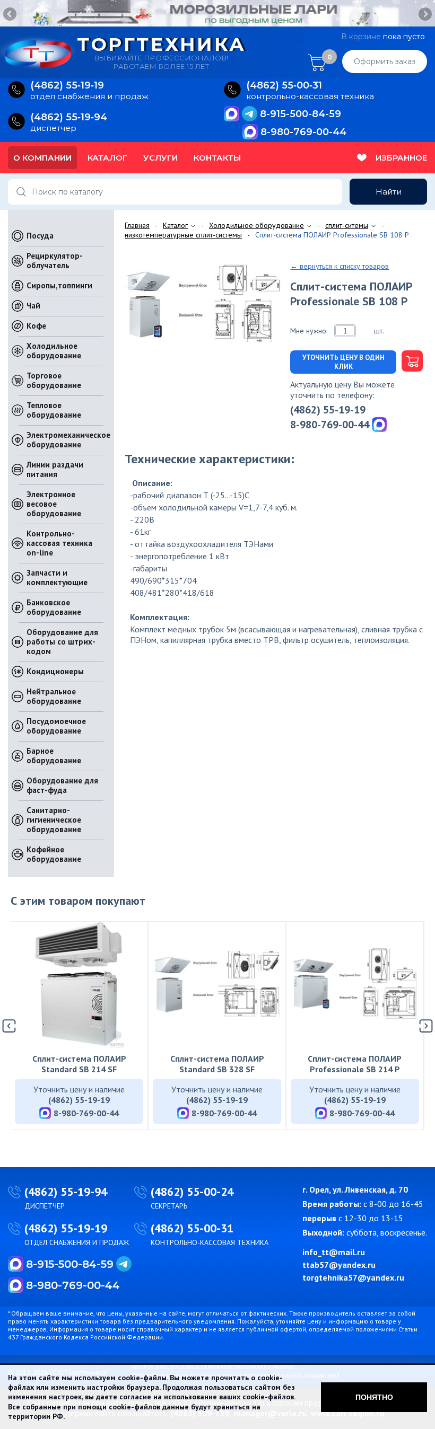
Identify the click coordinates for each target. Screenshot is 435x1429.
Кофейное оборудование (54, 854)
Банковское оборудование (54, 607)
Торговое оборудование (54, 380)
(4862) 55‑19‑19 (67, 85)
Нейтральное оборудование (54, 696)
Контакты (217, 158)
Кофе (36, 326)
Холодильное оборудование (54, 350)
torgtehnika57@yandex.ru (353, 1277)
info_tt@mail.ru (333, 1252)
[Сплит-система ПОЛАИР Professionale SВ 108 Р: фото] (203, 304)
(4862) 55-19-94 (65, 1191)
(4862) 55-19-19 (328, 410)
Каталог (107, 158)
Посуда (40, 236)
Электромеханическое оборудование (68, 439)
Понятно (374, 1397)
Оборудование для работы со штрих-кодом (62, 641)
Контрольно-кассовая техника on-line (59, 543)
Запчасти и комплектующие (57, 577)
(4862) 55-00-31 (192, 1228)
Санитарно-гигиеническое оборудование (54, 819)
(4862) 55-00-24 (192, 1191)
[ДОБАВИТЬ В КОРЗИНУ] (409, 362)
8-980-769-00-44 (303, 132)
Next (424, 15)
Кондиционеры (55, 671)
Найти (389, 192)
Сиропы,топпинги (59, 285)
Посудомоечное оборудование (56, 726)
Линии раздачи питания (55, 469)
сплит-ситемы (346, 225)
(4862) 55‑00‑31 (284, 85)
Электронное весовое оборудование (54, 503)
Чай (33, 306)
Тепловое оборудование (54, 410)
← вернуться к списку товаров (339, 266)
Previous (11, 15)
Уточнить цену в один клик (343, 362)
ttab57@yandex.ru (339, 1264)
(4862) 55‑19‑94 (68, 117)
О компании (42, 158)
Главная (137, 225)
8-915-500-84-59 (300, 114)
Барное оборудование (54, 755)
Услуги (160, 158)
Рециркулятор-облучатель (55, 260)
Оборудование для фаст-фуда (62, 785)
